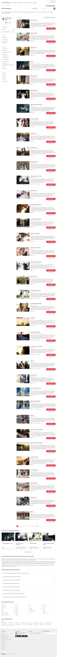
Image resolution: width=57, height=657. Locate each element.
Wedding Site (3, 649)
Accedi (50, 2)
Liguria (44, 608)
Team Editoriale (3, 646)
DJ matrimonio (13, 625)
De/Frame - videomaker (35, 233)
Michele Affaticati (34, 76)
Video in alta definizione (6, 52)
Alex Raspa (33, 317)
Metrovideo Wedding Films (36, 204)
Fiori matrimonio (11, 624)
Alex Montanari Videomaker (36, 303)
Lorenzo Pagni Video (35, 118)
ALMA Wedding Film (34, 161)
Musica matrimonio (11, 622)
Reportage (4, 77)
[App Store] (18, 636)
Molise (30, 612)
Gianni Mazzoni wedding (35, 332)
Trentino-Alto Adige (4, 612)
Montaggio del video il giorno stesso (8, 64)
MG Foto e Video (34, 276)
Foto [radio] (49, 17)
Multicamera (4, 54)
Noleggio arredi (41, 622)
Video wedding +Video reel (7, 543)
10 (34, 526)
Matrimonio (3, 5)
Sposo (31, 2)
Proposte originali (48, 624)
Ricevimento (20, 2)
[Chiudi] (13, 18)
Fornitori (24, 2)
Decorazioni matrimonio (18, 624)
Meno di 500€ (5, 37)
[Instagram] (36, 633)
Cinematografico (5, 81)
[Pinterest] (34, 633)
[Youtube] (38, 633)
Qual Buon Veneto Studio (36, 290)
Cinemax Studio (34, 147)
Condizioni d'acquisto (4, 635)
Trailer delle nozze (5, 57)
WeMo (32, 511)
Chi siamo (2, 645)
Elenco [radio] (45, 17)
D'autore (4, 79)
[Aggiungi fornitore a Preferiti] (28, 21)
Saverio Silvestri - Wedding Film (37, 429)
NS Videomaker (34, 375)
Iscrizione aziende (4, 644)
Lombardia (3, 604)
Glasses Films (33, 497)
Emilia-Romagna (3, 606)
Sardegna (30, 608)
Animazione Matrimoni (4, 624)
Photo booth (8, 625)
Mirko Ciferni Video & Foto (36, 388)
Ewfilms (32, 415)
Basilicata (16, 612)
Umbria (44, 610)
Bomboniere (30, 622)
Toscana (44, 604)
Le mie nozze (14, 2)
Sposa (28, 2)
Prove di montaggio (6, 59)
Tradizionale (4, 74)
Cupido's (32, 360)
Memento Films (34, 47)
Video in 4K (4, 68)
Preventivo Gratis (51, 28)
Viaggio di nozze (42, 624)
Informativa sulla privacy (4, 636)
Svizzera (16, 614)
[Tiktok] (40, 633)
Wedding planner (30, 624)
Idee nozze (35, 2)
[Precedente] (2, 541)
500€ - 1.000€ (5, 39)
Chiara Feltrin (33, 133)
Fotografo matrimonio (4, 622)
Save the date (5, 63)
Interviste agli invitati (6, 61)
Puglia (44, 606)
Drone (4, 66)
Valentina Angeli (34, 90)
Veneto (16, 604)
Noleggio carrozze (36, 624)
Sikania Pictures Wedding (36, 401)
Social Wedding (34, 20)
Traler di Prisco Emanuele (36, 247)
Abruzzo (16, 610)
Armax (32, 61)
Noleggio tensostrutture (48, 622)
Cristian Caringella (34, 457)
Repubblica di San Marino (5, 614)
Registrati (54, 2)
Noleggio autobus (35, 622)
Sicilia (30, 606)
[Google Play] (24, 636)
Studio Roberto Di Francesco (36, 176)
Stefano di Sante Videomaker (36, 442)
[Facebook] (30, 633)
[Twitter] (32, 633)
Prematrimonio (5, 48)
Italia (46, 633)
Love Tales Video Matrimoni (36, 261)
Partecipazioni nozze (24, 622)
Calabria (2, 608)
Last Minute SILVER (33, 543)
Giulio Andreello (34, 190)
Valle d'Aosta (45, 612)
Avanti (37, 526)
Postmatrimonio (5, 50)
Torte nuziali (3, 625)
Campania (16, 608)
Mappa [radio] (54, 17)
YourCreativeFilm (34, 33)
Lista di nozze (24, 624)
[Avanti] (55, 541)
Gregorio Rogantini (34, 470)
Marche (2, 610)
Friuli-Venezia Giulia (32, 610)
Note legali (3, 634)
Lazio (30, 604)
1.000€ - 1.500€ (5, 41)
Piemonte (16, 606)
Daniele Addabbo (34, 483)
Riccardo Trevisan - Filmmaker (36, 346)
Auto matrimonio (17, 622)
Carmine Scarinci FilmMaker (36, 219)
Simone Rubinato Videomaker (36, 104)
